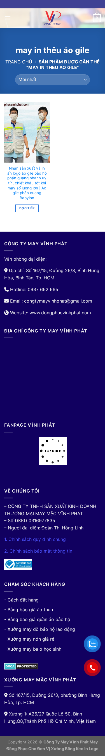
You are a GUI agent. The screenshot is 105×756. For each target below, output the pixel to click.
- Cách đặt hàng (21, 600)
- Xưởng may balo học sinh (32, 649)
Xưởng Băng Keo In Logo (75, 748)
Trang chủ (18, 62)
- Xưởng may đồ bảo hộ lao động (39, 629)
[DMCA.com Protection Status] (21, 666)
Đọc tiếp (27, 208)
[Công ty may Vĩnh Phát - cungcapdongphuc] (52, 18)
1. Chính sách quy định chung (35, 539)
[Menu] (7, 18)
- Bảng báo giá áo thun (28, 609)
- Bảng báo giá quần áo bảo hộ (37, 619)
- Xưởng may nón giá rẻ (29, 639)
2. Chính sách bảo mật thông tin (38, 551)
